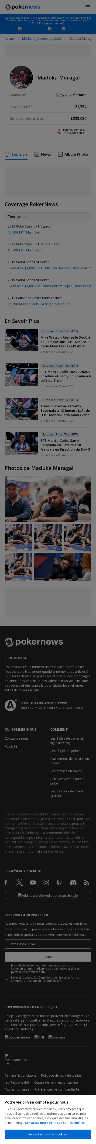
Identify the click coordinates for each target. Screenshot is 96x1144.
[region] (48, 1119)
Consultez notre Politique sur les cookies (55, 1123)
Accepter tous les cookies (48, 1134)
